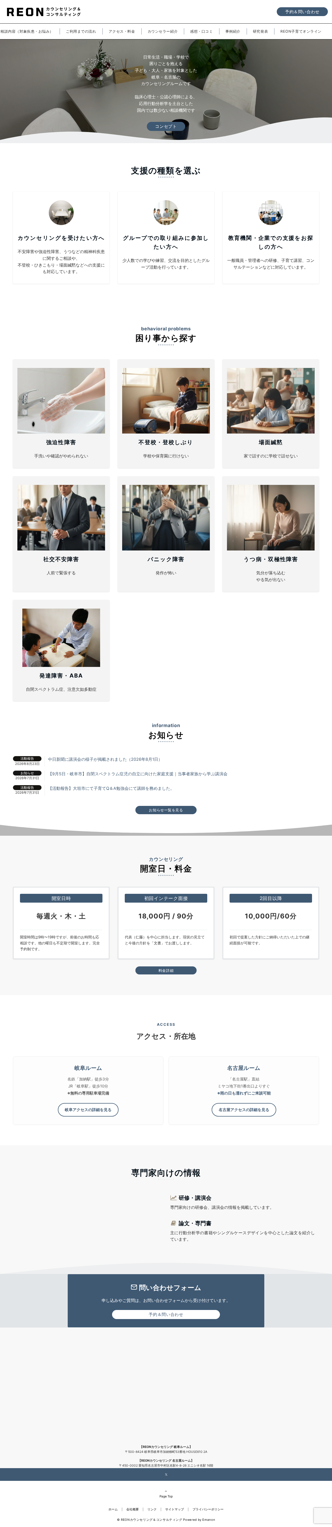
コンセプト (166, 126)
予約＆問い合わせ (302, 11)
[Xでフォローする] (166, 1475)
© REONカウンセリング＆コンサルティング (149, 1520)
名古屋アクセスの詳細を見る (244, 1109)
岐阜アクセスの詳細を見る (88, 1109)
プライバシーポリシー (208, 1509)
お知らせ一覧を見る (166, 810)
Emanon (208, 1520)
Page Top (166, 1496)
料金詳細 (166, 970)
